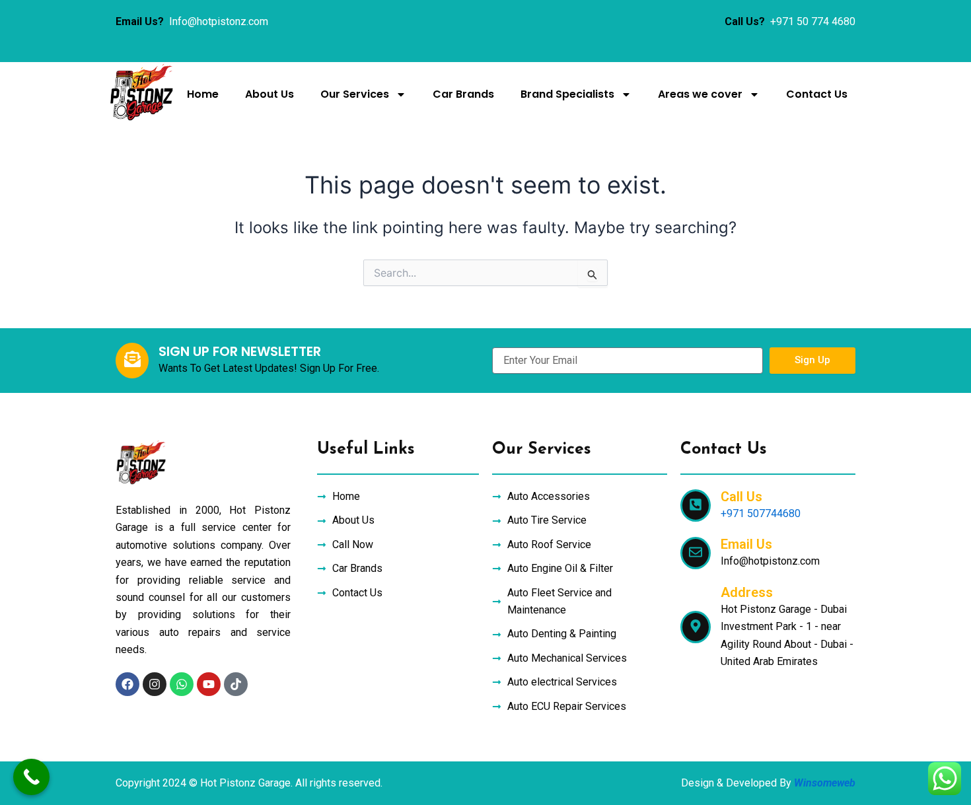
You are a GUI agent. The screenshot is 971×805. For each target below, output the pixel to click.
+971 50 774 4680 (812, 21)
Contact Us (816, 94)
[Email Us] (695, 553)
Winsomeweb (824, 783)
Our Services (354, 94)
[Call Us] (695, 505)
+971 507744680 (761, 513)
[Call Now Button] (31, 777)
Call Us (741, 497)
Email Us (746, 544)
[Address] (695, 627)
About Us (269, 94)
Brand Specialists (567, 94)
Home (203, 94)
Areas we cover (700, 94)
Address (747, 592)
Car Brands (463, 94)
